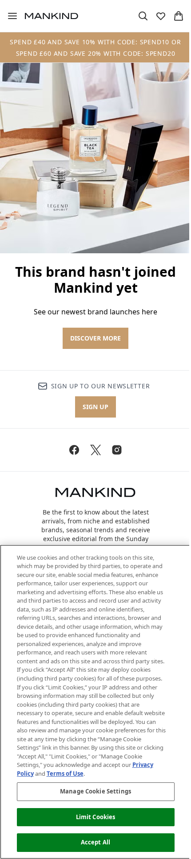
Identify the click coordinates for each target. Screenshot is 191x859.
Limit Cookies (95, 817)
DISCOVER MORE (95, 338)
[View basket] (178, 16)
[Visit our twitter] (95, 449)
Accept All (95, 842)
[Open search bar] (143, 16)
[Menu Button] (9, 16)
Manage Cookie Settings (95, 791)
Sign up (95, 406)
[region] (95, 702)
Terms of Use (65, 774)
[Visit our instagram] (116, 449)
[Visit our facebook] (74, 449)
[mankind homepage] (51, 16)
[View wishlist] (160, 16)
